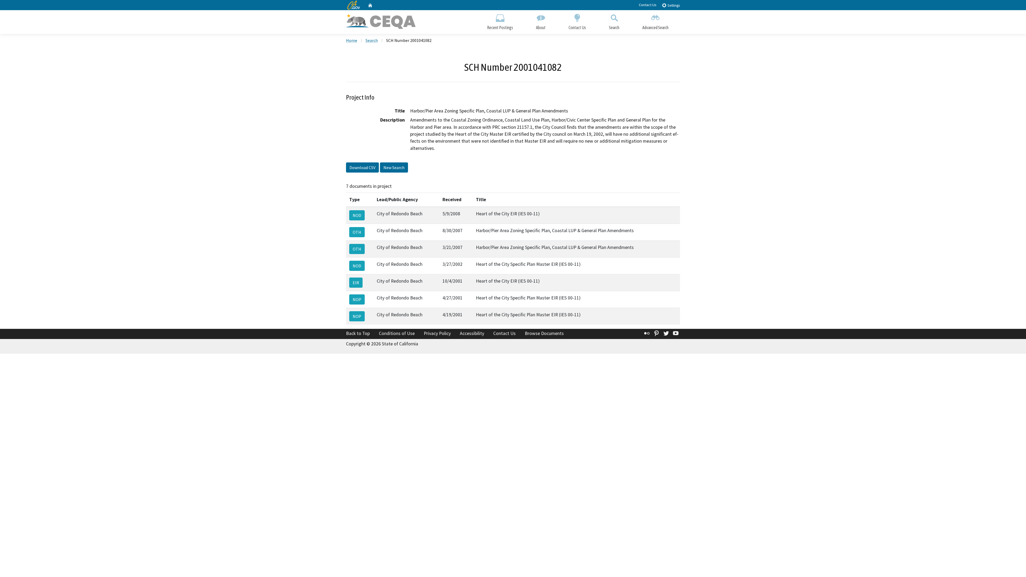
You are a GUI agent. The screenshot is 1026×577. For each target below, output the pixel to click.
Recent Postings (500, 27)
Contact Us (647, 4)
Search (614, 27)
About (541, 27)
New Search (394, 167)
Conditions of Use (397, 333)
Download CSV (362, 167)
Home (351, 40)
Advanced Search (655, 27)
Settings (673, 5)
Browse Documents (544, 333)
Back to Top (358, 333)
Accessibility (472, 333)
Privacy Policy (437, 333)
